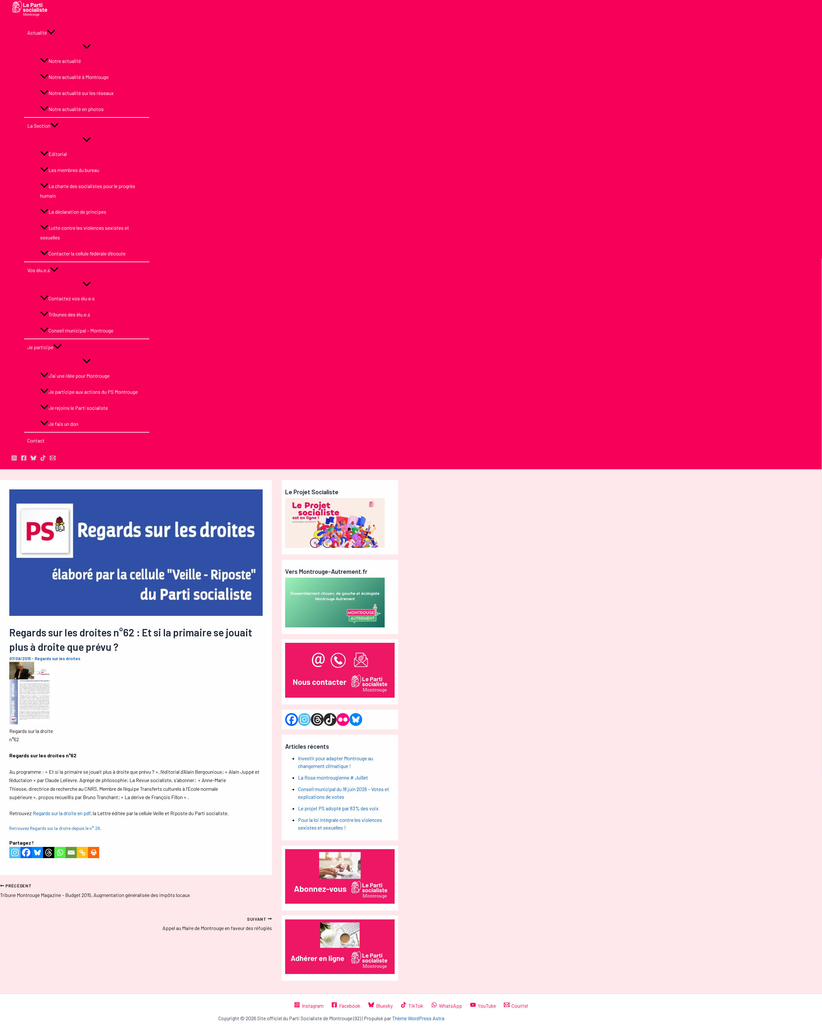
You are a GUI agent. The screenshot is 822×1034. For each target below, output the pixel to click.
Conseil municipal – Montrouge (80, 330)
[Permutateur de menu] (86, 47)
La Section (38, 126)
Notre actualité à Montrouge (78, 77)
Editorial (57, 154)
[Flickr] (343, 719)
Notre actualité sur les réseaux (81, 93)
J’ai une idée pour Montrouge (78, 376)
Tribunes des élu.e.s (69, 314)
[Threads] (48, 852)
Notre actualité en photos (76, 109)
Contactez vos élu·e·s (71, 298)
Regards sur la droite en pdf (62, 813)
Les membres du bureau (73, 170)
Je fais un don (63, 424)
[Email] (71, 852)
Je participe (40, 347)
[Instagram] (15, 852)
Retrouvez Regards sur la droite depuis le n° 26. (55, 828)
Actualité (37, 33)
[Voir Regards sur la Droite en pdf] (31, 722)
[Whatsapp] (60, 852)
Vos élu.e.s (38, 270)
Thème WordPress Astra (418, 1018)
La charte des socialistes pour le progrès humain (87, 191)
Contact (36, 440)
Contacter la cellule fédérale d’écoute (87, 253)
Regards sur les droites (57, 658)
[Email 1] (53, 459)
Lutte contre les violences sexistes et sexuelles (84, 232)
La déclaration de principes (77, 212)
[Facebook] (26, 852)
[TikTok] (43, 459)
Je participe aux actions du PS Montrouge (93, 392)
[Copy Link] (82, 852)
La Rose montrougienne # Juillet (333, 777)
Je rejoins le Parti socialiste (78, 408)
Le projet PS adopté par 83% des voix (338, 808)
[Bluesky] (37, 852)
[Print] (93, 852)
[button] (51, 33)
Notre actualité (64, 61)
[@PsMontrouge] (14, 459)
